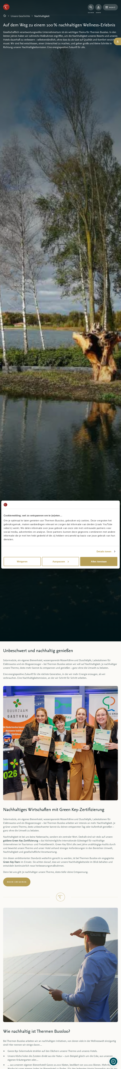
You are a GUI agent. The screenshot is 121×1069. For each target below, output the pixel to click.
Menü (112, 7)
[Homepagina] (4, 16)
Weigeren (22, 561)
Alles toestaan (99, 561)
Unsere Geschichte (20, 16)
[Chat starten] (113, 1061)
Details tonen (104, 551)
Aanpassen (58, 561)
